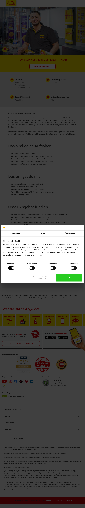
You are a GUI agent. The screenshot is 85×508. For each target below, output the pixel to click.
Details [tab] (42, 233)
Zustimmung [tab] (15, 233)
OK (69, 278)
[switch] (32, 268)
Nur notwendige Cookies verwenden (42, 278)
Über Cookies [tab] (70, 233)
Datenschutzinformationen (13, 255)
